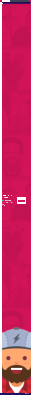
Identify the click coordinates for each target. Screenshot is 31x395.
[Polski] (29, 3)
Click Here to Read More (16, 394)
